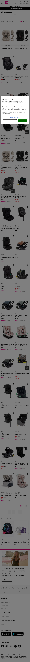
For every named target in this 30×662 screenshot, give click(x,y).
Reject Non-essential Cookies (10, 120)
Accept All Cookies (22, 120)
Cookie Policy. (19, 104)
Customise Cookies (14, 117)
